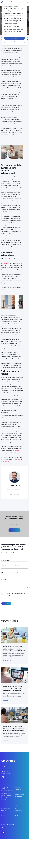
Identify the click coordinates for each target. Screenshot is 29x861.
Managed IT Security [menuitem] (6, 795)
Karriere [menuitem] (16, 806)
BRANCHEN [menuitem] (4, 803)
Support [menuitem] (16, 815)
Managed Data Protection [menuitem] (4, 798)
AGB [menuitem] (17, 827)
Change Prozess (16, 450)
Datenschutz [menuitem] (10, 827)
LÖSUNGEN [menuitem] (4, 784)
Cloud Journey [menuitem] (17, 792)
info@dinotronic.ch (5, 773)
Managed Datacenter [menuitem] (6, 793)
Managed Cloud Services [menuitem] (7, 790)
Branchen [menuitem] (3, 806)
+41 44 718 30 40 (5, 771)
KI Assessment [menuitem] (17, 789)
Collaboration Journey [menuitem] (19, 794)
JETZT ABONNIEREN (14, 530)
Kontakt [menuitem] (16, 813)
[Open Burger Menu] (26, 3)
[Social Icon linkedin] (2, 777)
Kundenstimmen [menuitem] (18, 810)
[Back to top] (3, 833)
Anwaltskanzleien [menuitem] (5, 813)
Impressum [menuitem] (3, 827)
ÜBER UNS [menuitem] (16, 803)
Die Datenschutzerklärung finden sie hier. (10, 598)
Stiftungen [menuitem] (3, 810)
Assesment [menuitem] (17, 787)
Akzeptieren (14, 38)
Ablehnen (14, 41)
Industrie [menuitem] (3, 815)
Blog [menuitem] (15, 808)
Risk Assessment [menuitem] (18, 796)
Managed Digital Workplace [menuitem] (5, 787)
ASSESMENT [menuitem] (17, 784)
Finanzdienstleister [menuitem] (5, 808)
